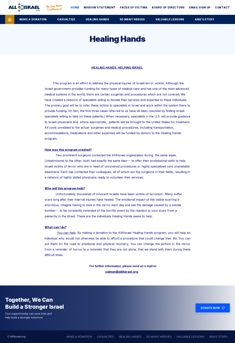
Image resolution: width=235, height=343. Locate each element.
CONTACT (222, 7)
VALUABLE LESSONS (170, 19)
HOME (75, 7)
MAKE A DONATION (33, 19)
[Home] (9, 19)
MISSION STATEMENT (99, 7)
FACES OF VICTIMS (133, 7)
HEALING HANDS (97, 19)
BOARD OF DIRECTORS (168, 7)
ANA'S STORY (204, 19)
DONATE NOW (210, 307)
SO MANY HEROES (132, 19)
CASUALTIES (66, 19)
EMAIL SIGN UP (200, 7)
